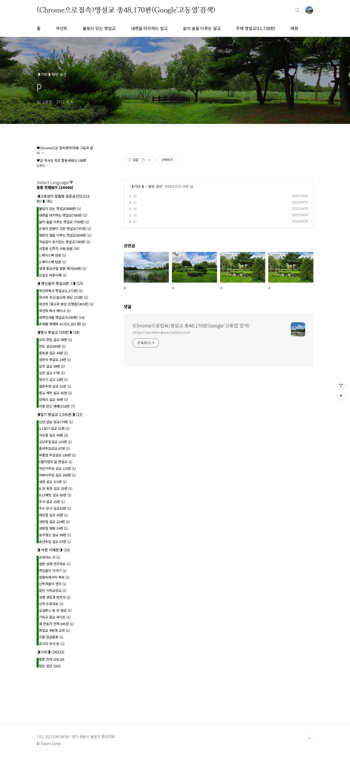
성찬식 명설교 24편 (55, 359)
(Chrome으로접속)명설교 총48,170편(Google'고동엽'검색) (126, 10)
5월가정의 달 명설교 (55, 461)
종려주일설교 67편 (54, 448)
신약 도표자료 (51, 603)
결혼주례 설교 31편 (55, 386)
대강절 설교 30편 (53, 514)
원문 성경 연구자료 (54, 563)
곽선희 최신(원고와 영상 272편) (63, 297)
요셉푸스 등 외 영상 (55, 610)
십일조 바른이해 (52, 275)
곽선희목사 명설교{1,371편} (61, 290)
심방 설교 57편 (52, 372)
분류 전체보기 (55, 187)
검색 (297, 10)
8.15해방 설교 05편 (55, 495)
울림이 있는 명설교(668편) (60, 208)
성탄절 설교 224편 (54, 521)
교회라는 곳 (49, 557)
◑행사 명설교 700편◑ (58, 332)
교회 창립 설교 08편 (55, 339)
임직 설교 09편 (52, 366)
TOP (309, 738)
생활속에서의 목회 (54, 577)
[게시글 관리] (149, 160)
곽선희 (61, 28)
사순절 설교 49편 (53, 435)
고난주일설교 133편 (55, 441)
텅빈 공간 (155, 186)
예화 (294, 28)
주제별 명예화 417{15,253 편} (62, 324)
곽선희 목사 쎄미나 (54, 310)
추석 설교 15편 (52, 501)
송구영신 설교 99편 (55, 534)
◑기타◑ (137, 186)
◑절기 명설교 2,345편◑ (60, 414)
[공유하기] (143, 160)
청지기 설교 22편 (53, 379)
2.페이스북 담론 (52, 261)
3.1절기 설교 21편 (54, 428)
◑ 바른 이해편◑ (53, 549)
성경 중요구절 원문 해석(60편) (62, 268)
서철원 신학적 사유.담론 (59, 248)
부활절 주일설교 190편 (57, 455)
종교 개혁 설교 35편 (55, 392)
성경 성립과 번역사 (54, 597)
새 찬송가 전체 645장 (56, 623)
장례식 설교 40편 (53, 399)
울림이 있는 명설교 (99, 28)
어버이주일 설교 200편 (57, 475)
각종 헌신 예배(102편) (57, 406)
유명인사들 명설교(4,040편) (62, 317)
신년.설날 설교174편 (56, 421)
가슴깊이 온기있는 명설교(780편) (64, 241)
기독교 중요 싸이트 (54, 617)
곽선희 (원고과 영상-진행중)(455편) (66, 304)
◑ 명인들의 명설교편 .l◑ (60, 283)
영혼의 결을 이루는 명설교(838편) (65, 235)
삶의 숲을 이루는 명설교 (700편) (64, 221)
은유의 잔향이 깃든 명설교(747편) (65, 228)
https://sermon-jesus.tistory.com (161, 332)
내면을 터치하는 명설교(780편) (63, 215)
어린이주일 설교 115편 (57, 468)
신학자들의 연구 (52, 583)
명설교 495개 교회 (54, 630)
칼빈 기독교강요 (52, 590)
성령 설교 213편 (53, 481)
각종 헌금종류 (51, 637)
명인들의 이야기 (52, 570)
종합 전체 (51, 659)
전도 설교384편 (52, 346)
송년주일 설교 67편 (55, 541)
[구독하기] (341, 396)
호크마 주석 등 (51, 643)
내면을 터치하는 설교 (149, 28)
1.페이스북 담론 (52, 255)
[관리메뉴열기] (341, 385)
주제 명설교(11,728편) (255, 28)
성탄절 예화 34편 (53, 528)
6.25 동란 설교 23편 (55, 488)
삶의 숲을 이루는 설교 (202, 28)
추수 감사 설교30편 (55, 508)
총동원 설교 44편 (53, 352)
